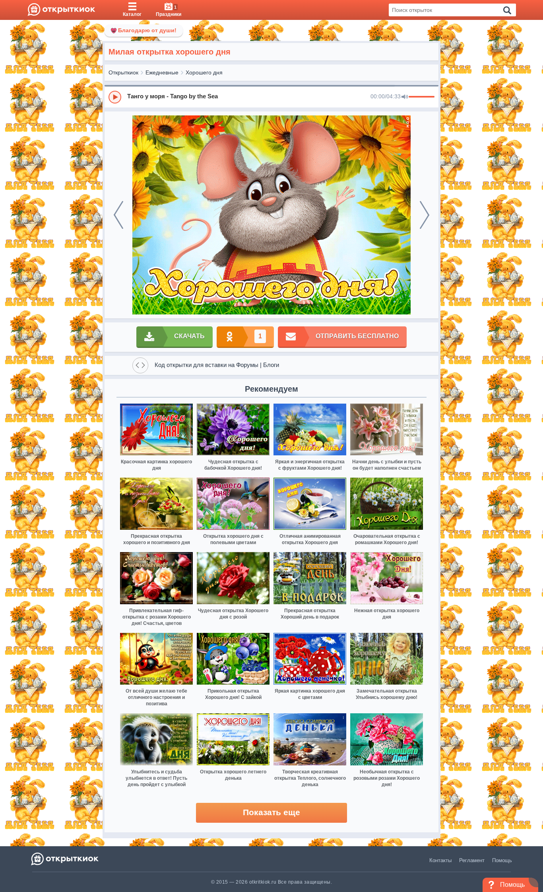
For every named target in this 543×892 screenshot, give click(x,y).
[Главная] (61, 10)
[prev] (118, 214)
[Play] (115, 97)
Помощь (502, 860)
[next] (424, 214)
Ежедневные (161, 72)
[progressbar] (421, 97)
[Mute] (405, 97)
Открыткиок (123, 72)
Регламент (472, 860)
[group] (271, 96)
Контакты (440, 860)
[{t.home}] (65, 859)
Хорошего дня (204, 72)
